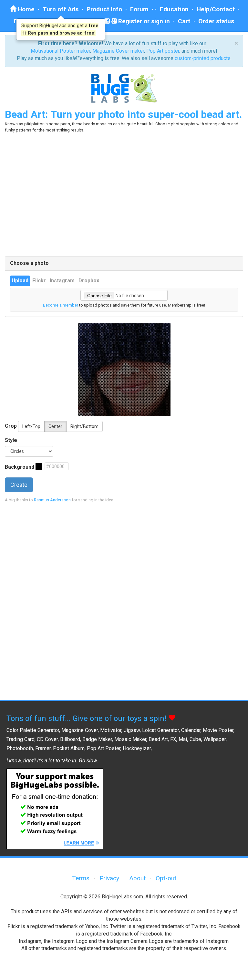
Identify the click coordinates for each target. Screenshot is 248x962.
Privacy (109, 878)
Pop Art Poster (103, 748)
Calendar (191, 730)
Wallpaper (214, 739)
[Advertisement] (124, 195)
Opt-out (166, 878)
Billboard (70, 739)
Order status (216, 21)
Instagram (62, 280)
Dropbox (88, 280)
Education (174, 9)
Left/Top (31, 426)
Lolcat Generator (160, 730)
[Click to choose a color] (39, 466)
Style (11, 440)
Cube (195, 739)
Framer (43, 748)
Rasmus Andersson (52, 499)
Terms (80, 878)
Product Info (104, 9)
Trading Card (20, 739)
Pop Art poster (162, 51)
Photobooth (19, 748)
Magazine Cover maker (118, 51)
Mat (183, 739)
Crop (11, 426)
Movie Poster (218, 730)
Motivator (110, 730)
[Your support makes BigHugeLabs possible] (54, 808)
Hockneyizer (137, 748)
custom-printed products (203, 58)
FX (173, 739)
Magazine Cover (79, 730)
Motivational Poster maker (60, 51)
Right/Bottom (84, 426)
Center (55, 426)
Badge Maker (97, 739)
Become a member (60, 305)
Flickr (39, 280)
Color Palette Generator (32, 730)
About (137, 878)
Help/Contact (216, 9)
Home (25, 9)
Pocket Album (69, 748)
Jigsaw (132, 730)
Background (19, 467)
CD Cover (47, 739)
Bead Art (158, 739)
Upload (20, 280)
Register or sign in (143, 21)
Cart (184, 21)
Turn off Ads (60, 9)
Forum (139, 9)
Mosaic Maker (130, 739)
